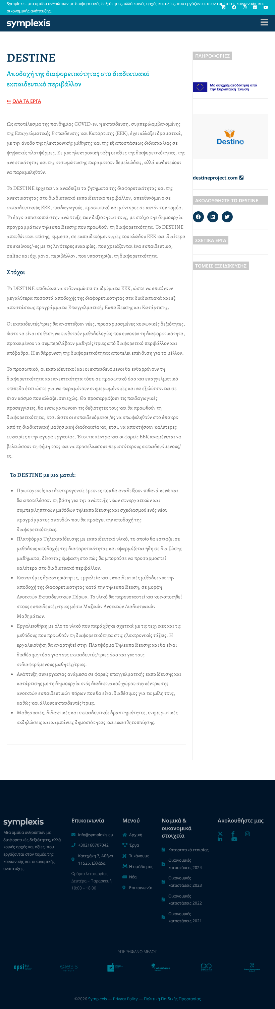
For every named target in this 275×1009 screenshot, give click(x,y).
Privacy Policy (125, 999)
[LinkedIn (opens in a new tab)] (255, 7)
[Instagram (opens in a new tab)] (244, 7)
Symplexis (97, 999)
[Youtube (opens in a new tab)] (264, 7)
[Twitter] (227, 216)
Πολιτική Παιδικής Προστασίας (172, 999)
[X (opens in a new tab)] (224, 7)
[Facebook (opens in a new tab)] (234, 7)
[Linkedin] (212, 216)
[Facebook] (198, 216)
